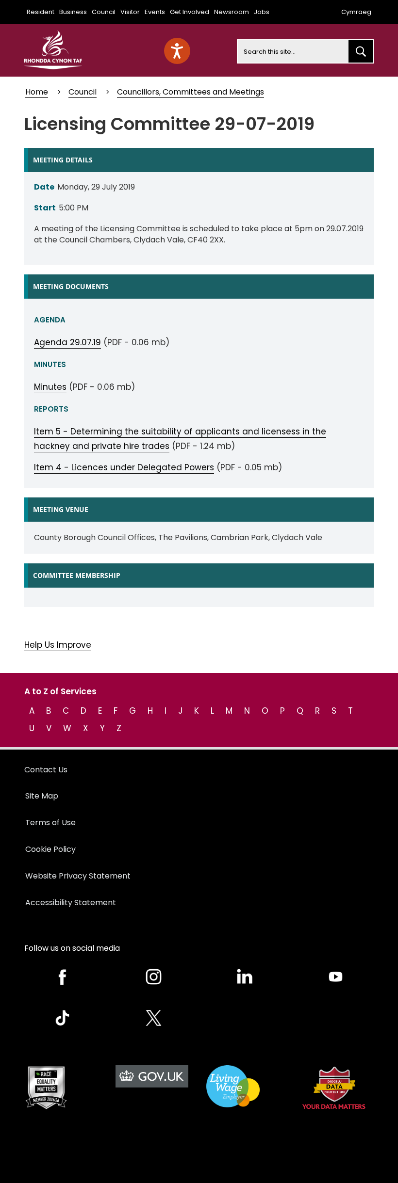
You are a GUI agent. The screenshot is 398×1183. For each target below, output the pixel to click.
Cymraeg (356, 11)
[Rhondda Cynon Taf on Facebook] (62, 976)
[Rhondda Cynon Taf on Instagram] (154, 976)
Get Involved (189, 11)
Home (36, 91)
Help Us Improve (57, 645)
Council (104, 11)
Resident (40, 11)
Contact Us (45, 769)
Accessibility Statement (70, 902)
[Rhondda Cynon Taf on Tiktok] (62, 1018)
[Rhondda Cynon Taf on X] (154, 1018)
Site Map (41, 795)
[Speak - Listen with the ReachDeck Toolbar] (177, 51)
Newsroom (231, 11)
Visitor (130, 11)
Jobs (261, 11)
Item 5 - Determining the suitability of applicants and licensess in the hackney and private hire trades (180, 439)
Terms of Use (50, 822)
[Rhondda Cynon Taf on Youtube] (336, 976)
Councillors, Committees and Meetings (190, 91)
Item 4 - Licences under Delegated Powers (124, 467)
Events (155, 11)
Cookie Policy (50, 849)
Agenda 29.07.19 (67, 342)
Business (73, 11)
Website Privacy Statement (78, 875)
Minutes (50, 387)
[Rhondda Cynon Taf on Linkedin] (244, 976)
